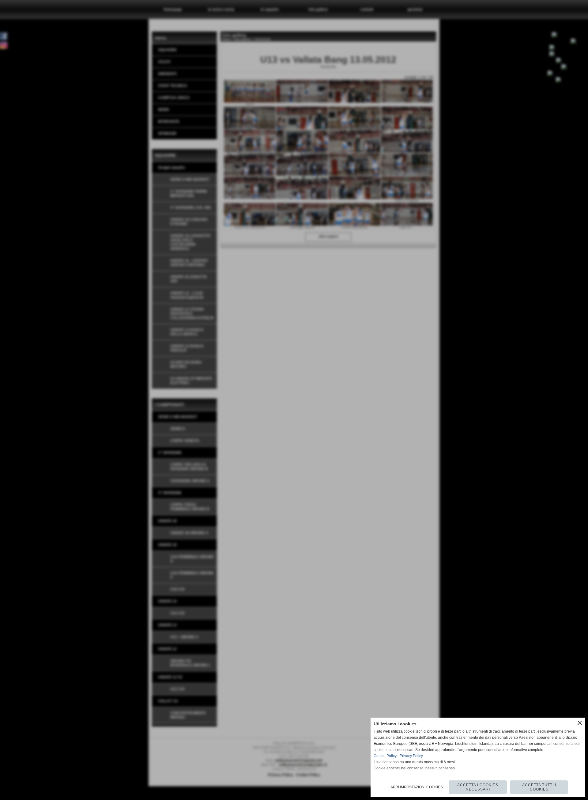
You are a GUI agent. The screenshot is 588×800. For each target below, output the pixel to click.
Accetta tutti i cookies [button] (539, 787)
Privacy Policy (411, 756)
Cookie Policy (385, 756)
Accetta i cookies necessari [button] (477, 787)
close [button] (579, 722)
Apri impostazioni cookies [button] (416, 787)
